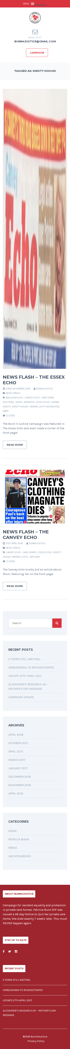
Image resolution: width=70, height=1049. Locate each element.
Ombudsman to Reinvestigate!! (31, 667)
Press (16, 393)
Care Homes (29, 552)
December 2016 (19, 776)
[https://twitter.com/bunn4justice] (9, 951)
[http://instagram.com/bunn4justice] (16, 951)
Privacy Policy (36, 1041)
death (19, 402)
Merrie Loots (20, 556)
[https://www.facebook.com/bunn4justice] (3, 951)
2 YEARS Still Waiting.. (24, 659)
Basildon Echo (14, 397)
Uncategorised (19, 856)
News (9, 393)
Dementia (29, 402)
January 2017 (18, 768)
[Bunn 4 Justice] (35, 17)
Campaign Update (21, 697)
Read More (15, 444)
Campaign (37, 52)
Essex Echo (43, 402)
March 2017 (17, 760)
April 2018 (15, 734)
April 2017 (15, 751)
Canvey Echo (32, 397)
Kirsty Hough (20, 406)
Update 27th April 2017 (25, 676)
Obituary (34, 556)
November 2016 (19, 785)
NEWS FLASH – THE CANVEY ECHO (26, 534)
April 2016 (15, 793)
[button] (41, 5)
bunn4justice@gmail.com (35, 41)
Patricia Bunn (18, 839)
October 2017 (18, 743)
